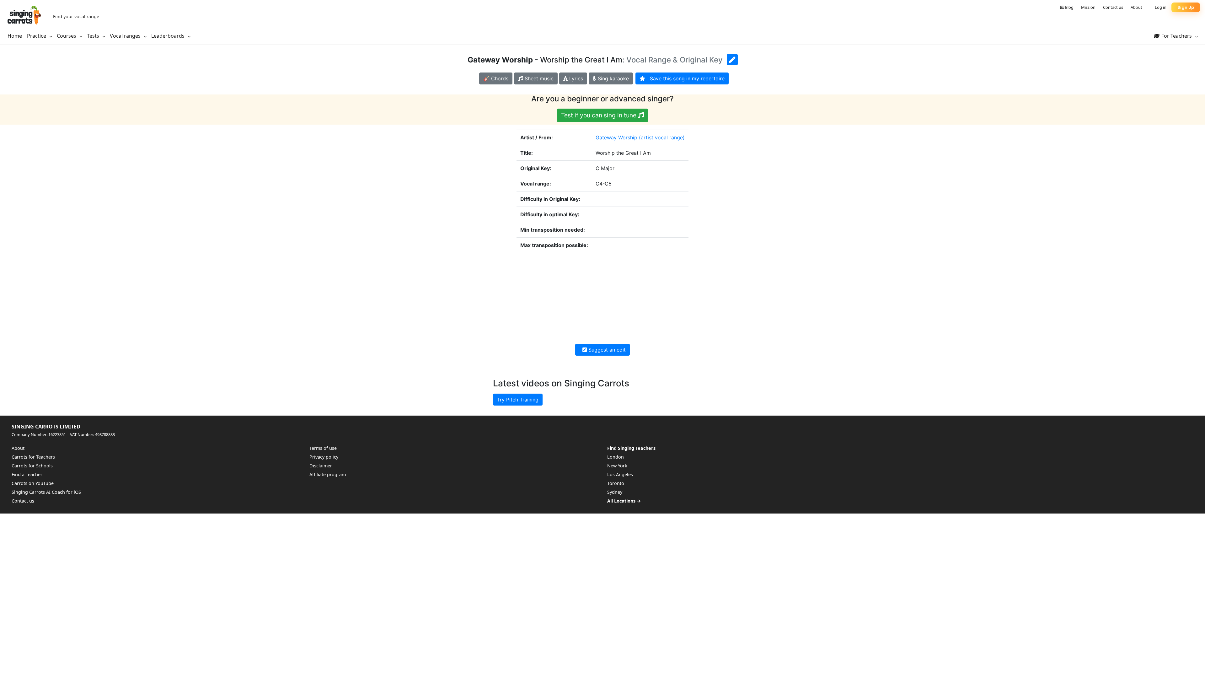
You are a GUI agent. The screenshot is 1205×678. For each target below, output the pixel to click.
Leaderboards (168, 35)
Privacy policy (323, 457)
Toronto (615, 483)
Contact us (1113, 7)
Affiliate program (327, 474)
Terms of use (323, 448)
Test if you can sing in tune (599, 115)
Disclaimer (320, 466)
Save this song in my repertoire (685, 78)
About (1136, 7)
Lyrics (575, 78)
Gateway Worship (616, 137)
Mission (1088, 7)
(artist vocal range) (662, 137)
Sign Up (1185, 7)
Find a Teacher (27, 474)
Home (15, 35)
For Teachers (1176, 35)
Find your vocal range (76, 16)
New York (617, 466)
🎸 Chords (495, 78)
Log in (1160, 7)
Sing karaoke (612, 78)
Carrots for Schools (32, 466)
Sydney (614, 492)
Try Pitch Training (517, 399)
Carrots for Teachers (33, 457)
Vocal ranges (126, 35)
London (615, 457)
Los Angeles (620, 474)
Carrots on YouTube (33, 483)
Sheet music (538, 78)
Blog (1069, 7)
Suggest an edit (606, 350)
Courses (67, 35)
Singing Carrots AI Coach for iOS (46, 492)
